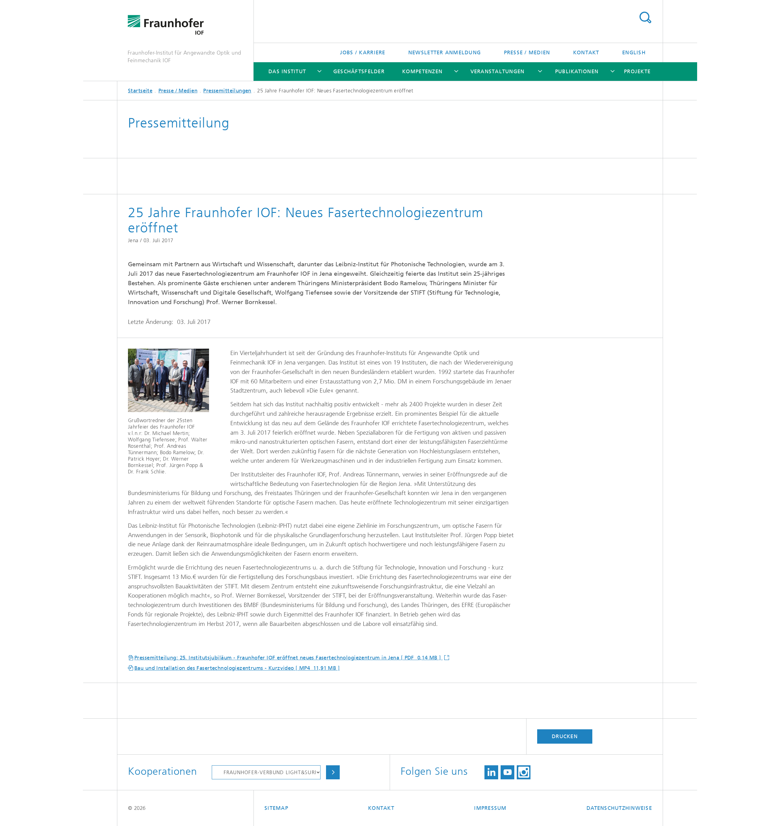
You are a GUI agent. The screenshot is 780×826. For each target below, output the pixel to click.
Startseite (140, 91)
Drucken (565, 736)
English (634, 52)
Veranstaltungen (497, 71)
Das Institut (287, 71)
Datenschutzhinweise (619, 808)
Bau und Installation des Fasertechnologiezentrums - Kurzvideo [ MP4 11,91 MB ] (237, 668)
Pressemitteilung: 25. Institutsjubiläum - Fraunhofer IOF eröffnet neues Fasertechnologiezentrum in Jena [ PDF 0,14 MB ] (288, 658)
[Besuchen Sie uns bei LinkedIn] (491, 772)
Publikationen (576, 71)
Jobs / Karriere (362, 52)
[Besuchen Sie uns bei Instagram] (523, 772)
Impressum (490, 808)
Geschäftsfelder (359, 71)
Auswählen (333, 772)
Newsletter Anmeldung (444, 52)
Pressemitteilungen (227, 91)
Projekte (637, 71)
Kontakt (586, 52)
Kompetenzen (422, 71)
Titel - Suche (645, 18)
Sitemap (276, 808)
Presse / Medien (527, 52)
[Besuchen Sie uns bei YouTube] (507, 772)
